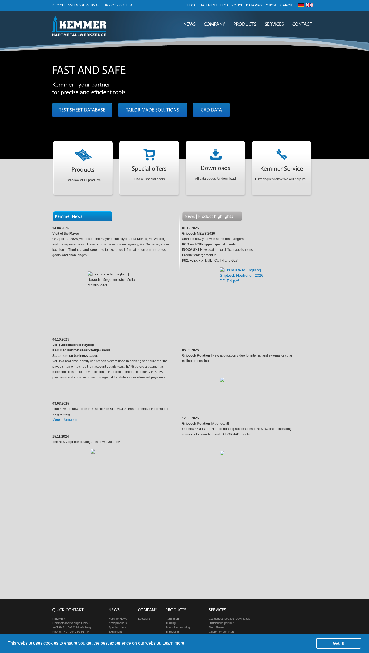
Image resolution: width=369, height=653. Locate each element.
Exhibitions (116, 631)
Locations (144, 618)
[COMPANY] (214, 24)
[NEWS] (190, 24)
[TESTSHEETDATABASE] (82, 110)
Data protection (261, 5)
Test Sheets (216, 627)
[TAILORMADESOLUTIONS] (152, 110)
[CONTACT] (302, 24)
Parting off (172, 618)
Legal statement (202, 5)
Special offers (117, 627)
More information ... (66, 420)
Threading (172, 631)
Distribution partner (221, 623)
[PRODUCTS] (245, 24)
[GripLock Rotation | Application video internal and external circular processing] (244, 390)
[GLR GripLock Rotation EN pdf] (244, 485)
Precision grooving (178, 627)
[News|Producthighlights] (209, 216)
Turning (171, 623)
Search (285, 5)
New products (118, 623)
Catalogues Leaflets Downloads (229, 618)
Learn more (173, 643)
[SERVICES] (274, 24)
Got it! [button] (338, 643)
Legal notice (231, 5)
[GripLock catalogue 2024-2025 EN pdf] (114, 483)
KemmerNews (118, 618)
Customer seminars (222, 631)
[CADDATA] (211, 110)
